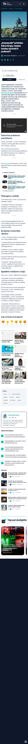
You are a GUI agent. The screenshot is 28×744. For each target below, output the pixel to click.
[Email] (10, 417)
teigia (7, 163)
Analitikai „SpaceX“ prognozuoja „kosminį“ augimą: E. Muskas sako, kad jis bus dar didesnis (17, 481)
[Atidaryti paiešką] (20, 4)
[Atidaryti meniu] (23, 4)
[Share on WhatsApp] (10, 59)
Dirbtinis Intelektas (18, 8)
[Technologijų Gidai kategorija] (8, 492)
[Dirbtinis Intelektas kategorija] (2, 56)
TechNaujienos (4, 8)
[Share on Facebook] (5, 59)
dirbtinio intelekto (7, 93)
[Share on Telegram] (2, 59)
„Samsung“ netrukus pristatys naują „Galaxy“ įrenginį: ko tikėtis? (16, 506)
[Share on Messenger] (8, 59)
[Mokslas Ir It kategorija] (8, 476)
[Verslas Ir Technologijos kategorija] (8, 484)
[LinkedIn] (13, 417)
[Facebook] (15, 417)
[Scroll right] (24, 541)
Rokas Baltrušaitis (10, 56)
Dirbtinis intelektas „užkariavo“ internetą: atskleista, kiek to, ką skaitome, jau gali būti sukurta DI (17, 498)
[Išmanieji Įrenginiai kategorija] (8, 509)
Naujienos (11, 8)
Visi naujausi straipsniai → (8, 190)
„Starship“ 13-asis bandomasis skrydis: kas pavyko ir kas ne (17, 490)
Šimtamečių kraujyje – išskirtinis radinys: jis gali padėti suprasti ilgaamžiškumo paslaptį (17, 473)
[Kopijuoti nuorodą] (13, 59)
